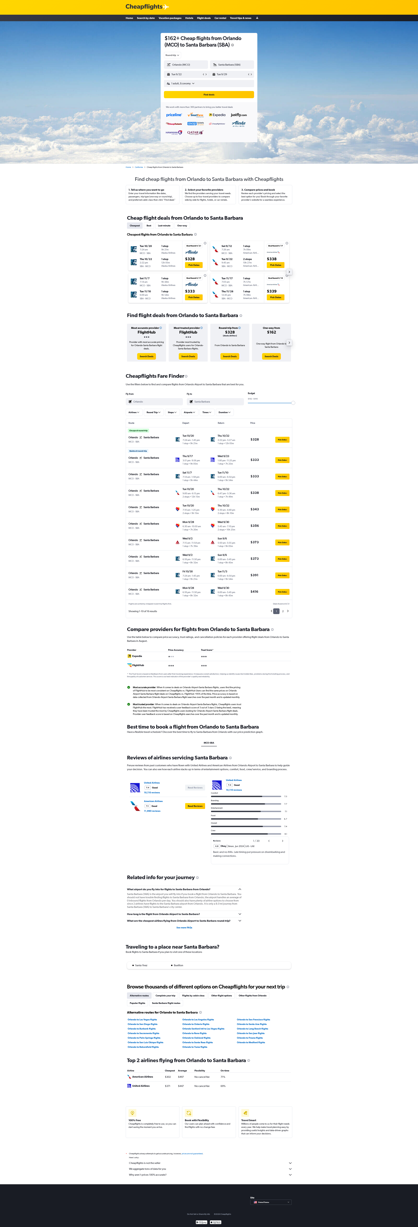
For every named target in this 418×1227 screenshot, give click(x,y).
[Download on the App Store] (215, 1222)
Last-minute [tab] (164, 225)
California (139, 167)
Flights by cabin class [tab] (193, 995)
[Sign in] (257, 18)
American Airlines (153, 801)
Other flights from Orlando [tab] (252, 995)
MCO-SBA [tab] (209, 742)
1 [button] (276, 611)
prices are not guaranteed (192, 1153)
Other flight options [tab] (221, 995)
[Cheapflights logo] (144, 7)
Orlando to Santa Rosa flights (197, 1042)
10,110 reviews (152, 792)
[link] (146, 356)
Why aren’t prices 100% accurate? (148, 1174)
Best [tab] (149, 225)
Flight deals (204, 17)
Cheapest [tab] (135, 225)
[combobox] (172, 55)
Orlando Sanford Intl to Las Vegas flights (203, 1028)
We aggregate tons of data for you (147, 1168)
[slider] (293, 403)
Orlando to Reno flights (194, 1033)
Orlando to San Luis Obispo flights (145, 1042)
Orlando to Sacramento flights (143, 1033)
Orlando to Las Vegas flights (142, 1019)
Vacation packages (170, 17)
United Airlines (152, 782)
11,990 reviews (152, 811)
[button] (232, 45)
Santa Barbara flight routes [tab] (166, 1003)
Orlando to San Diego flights (142, 1024)
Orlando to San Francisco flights (253, 1019)
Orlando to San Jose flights (251, 1033)
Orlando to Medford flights (251, 1042)
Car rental (220, 17)
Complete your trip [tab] (165, 995)
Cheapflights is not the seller (144, 1163)
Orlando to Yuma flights (194, 1047)
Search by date (146, 17)
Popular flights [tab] (137, 1003)
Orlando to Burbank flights (142, 1028)
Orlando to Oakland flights (196, 1037)
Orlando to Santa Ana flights (252, 1024)
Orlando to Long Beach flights (252, 1028)
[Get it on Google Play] (201, 1222)
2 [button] (283, 611)
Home (129, 17)
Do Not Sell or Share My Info (198, 1214)
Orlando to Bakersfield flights (143, 1047)
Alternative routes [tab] (139, 995)
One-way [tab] (182, 225)
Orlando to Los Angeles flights (198, 1019)
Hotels (189, 17)
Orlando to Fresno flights (250, 1037)
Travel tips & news (240, 17)
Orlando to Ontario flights (195, 1024)
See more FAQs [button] (184, 927)
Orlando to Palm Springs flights (144, 1037)
